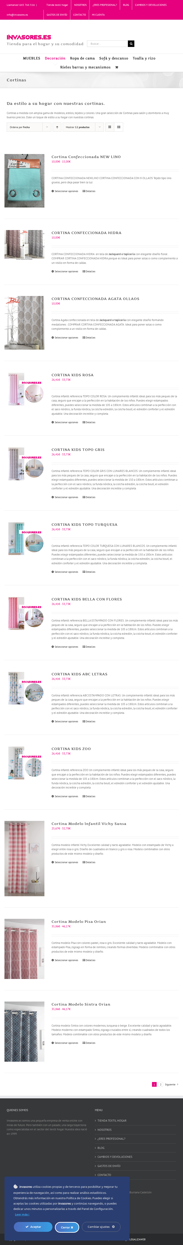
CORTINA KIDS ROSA (73, 375)
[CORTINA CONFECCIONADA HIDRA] (24, 245)
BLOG (101, 1148)
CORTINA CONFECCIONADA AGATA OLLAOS (95, 298)
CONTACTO (104, 1175)
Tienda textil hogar (112, 1120)
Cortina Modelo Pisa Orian (79, 921)
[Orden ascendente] (57, 127)
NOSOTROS (105, 1130)
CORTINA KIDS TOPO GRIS (78, 449)
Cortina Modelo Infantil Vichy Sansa (89, 823)
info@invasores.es (17, 14)
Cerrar (66, 1227)
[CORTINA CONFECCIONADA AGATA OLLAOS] (24, 322)
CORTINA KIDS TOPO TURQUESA (85, 524)
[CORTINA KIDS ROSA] (24, 389)
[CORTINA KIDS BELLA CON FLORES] (24, 613)
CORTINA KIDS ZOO (71, 748)
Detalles (90, 191)
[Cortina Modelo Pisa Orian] (24, 949)
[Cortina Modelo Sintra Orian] (24, 1032)
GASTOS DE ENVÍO (109, 1166)
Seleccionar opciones (66, 191)
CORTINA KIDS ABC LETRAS (80, 674)
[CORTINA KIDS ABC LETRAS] (24, 688)
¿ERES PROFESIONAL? (111, 1139)
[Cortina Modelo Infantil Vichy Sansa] (24, 858)
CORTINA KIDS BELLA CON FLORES (87, 599)
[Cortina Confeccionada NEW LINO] (24, 180)
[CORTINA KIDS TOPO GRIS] (24, 463)
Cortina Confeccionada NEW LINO (86, 156)
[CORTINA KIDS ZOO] (24, 763)
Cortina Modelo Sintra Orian (81, 1004)
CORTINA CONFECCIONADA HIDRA (87, 232)
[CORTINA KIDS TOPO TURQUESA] (24, 538)
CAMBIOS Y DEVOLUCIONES (115, 1157)
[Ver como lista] (118, 127)
